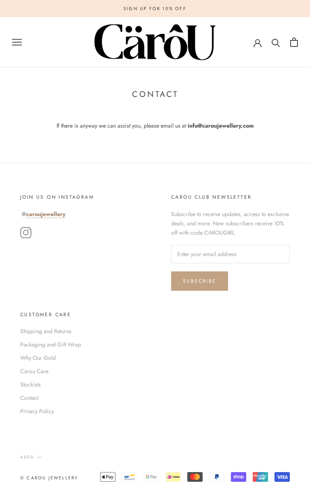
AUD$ (27, 457)
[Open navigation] (17, 42)
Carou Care (34, 371)
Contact (29, 398)
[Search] (276, 42)
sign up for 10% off (155, 8)
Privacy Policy (37, 411)
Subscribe (199, 281)
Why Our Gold (38, 358)
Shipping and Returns (45, 331)
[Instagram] (25, 232)
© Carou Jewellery (49, 478)
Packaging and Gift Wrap (50, 344)
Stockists (30, 384)
